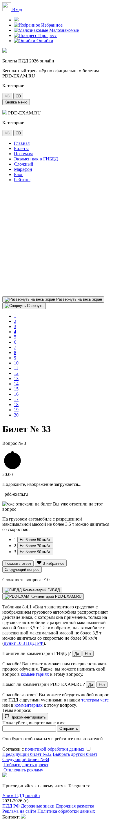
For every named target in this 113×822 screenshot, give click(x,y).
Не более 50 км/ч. (35, 540)
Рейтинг (22, 179)
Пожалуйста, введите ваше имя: (33, 722)
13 (16, 378)
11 (16, 368)
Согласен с (43, 749)
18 (16, 404)
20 (16, 414)
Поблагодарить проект (25, 764)
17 (16, 399)
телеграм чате (95, 699)
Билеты (21, 148)
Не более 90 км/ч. (35, 552)
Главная (22, 143)
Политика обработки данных (66, 811)
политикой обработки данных (54, 749)
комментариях (35, 674)
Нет (88, 653)
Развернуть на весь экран (78, 299)
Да (76, 653)
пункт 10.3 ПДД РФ (23, 643)
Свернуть (34, 305)
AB (7, 96)
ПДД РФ (11, 806)
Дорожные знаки (37, 806)
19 (16, 409)
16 (16, 394)
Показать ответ (18, 563)
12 (16, 373)
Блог (18, 174)
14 (16, 383)
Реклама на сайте (19, 811)
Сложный (23, 164)
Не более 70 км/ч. (35, 546)
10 (16, 362)
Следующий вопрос (22, 569)
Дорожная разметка (75, 806)
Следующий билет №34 (25, 759)
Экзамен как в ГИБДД (36, 158)
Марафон (23, 169)
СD (18, 96)
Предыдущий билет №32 (27, 754)
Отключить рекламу (23, 769)
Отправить (68, 728)
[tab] (32, 590)
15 (16, 388)
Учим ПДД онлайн (21, 795)
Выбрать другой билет (75, 754)
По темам (23, 153)
